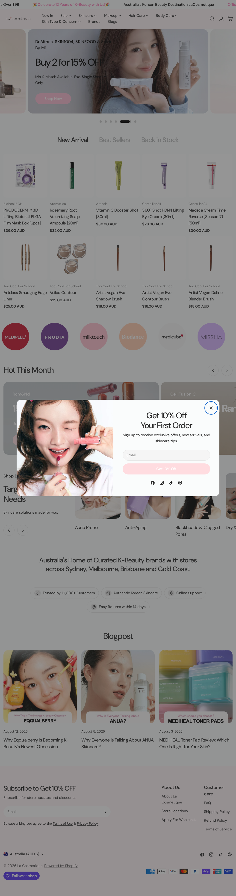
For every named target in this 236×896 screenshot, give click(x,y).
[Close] (211, 407)
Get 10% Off (166, 468)
